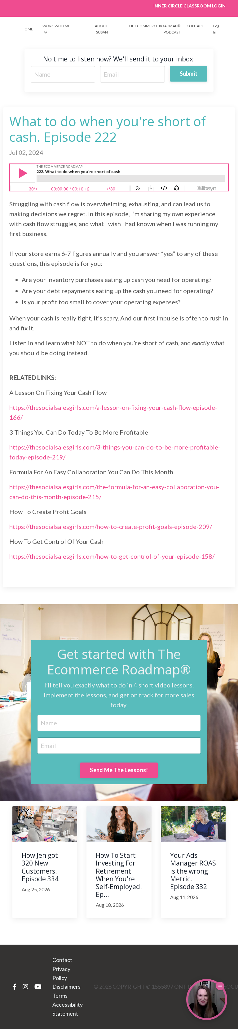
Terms (60, 995)
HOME (27, 29)
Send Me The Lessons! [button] (119, 770)
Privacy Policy (61, 973)
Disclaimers (66, 986)
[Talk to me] (206, 999)
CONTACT (195, 26)
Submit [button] (189, 73)
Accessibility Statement (67, 1009)
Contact (62, 959)
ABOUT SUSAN (101, 29)
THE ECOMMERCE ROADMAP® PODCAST (153, 29)
